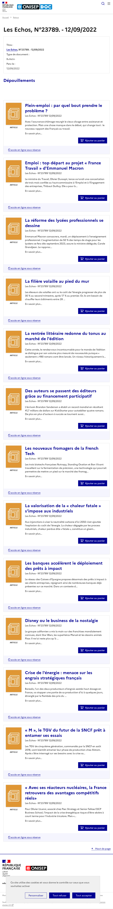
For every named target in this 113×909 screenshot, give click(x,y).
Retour (16, 17)
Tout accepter (84, 895)
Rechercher (103, 3)
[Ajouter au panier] (82, 140)
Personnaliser (36, 895)
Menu (109, 3)
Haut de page (103, 848)
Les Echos (11, 49)
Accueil (5, 17)
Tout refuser (59, 895)
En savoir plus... (33, 133)
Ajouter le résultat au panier (22, 93)
